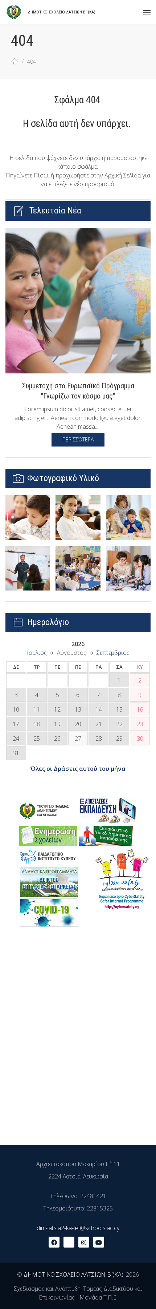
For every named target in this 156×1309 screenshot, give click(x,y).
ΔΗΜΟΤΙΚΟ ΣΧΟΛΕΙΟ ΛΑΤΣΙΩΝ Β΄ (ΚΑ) (73, 1274)
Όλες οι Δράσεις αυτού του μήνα (78, 769)
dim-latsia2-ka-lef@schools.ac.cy (78, 1228)
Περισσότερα (78, 439)
